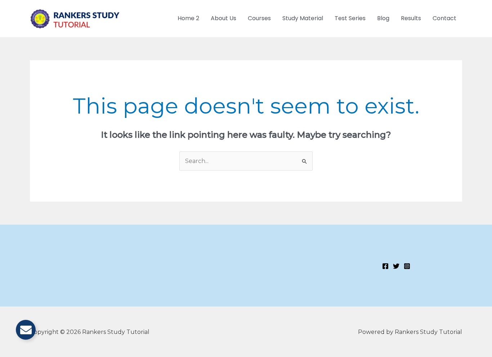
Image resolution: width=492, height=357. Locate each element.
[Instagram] (407, 266)
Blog (383, 18)
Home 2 (188, 18)
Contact (444, 18)
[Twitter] (396, 266)
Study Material (302, 18)
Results (411, 18)
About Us (223, 18)
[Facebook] (385, 266)
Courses (259, 18)
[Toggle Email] (26, 330)
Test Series (350, 18)
